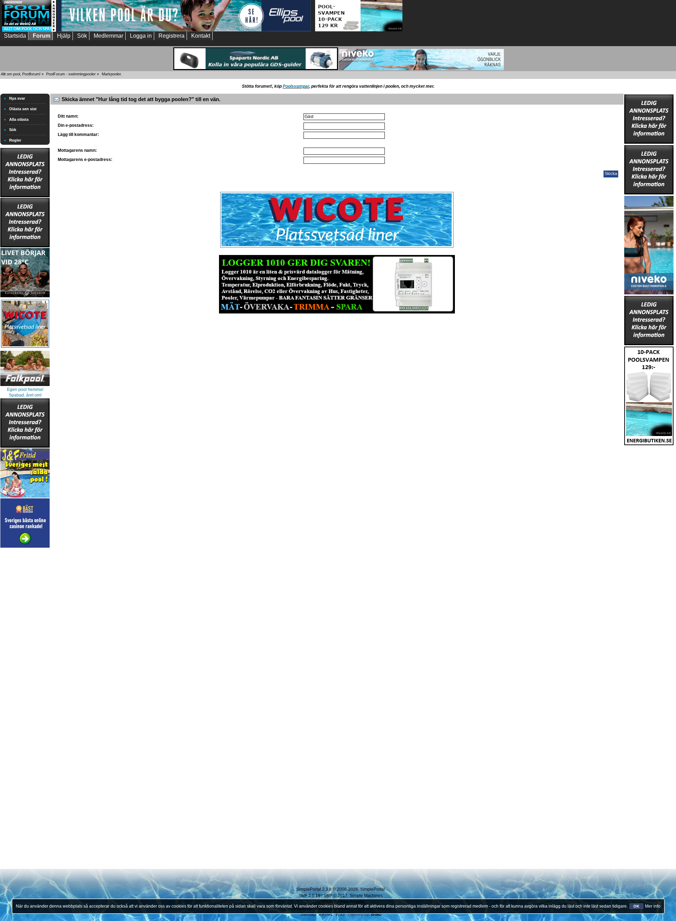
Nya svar (17, 98)
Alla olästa (19, 119)
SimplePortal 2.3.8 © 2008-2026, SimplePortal (340, 889)
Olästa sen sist (23, 109)
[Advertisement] (25, 655)
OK (636, 906)
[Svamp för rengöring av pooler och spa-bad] (649, 394)
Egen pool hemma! (25, 389)
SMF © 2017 (336, 895)
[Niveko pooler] (649, 243)
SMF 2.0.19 (309, 895)
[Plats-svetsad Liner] (25, 348)
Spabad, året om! (25, 395)
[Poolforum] (29, 30)
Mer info (653, 906)
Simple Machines (366, 895)
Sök (12, 129)
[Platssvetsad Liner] (337, 247)
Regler (15, 140)
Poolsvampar (296, 86)
